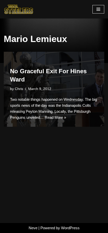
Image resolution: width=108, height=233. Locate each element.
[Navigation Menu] (98, 9)
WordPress (70, 228)
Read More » (55, 117)
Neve (33, 228)
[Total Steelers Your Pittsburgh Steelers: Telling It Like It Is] (19, 9)
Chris (19, 89)
